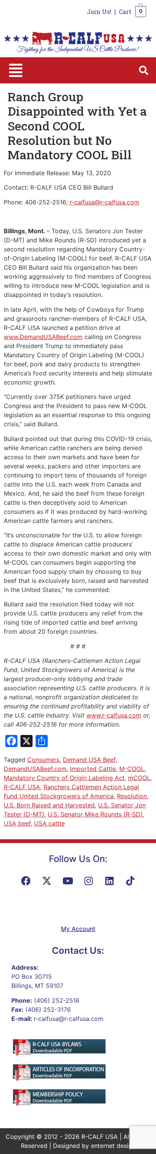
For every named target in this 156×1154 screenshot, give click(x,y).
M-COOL (131, 768)
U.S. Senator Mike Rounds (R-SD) (95, 814)
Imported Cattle (93, 768)
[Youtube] (67, 880)
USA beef (17, 823)
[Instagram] (88, 880)
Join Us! (99, 12)
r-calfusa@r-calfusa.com (104, 202)
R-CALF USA (22, 787)
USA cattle (49, 823)
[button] (16, 70)
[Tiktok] (130, 880)
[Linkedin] (109, 880)
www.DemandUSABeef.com (43, 337)
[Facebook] (26, 880)
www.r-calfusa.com (113, 715)
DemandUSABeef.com (35, 768)
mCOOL (139, 778)
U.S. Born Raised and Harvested (49, 805)
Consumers (43, 759)
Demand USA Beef (89, 759)
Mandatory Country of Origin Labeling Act (64, 778)
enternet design (113, 1145)
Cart (125, 12)
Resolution (132, 796)
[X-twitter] (46, 880)
